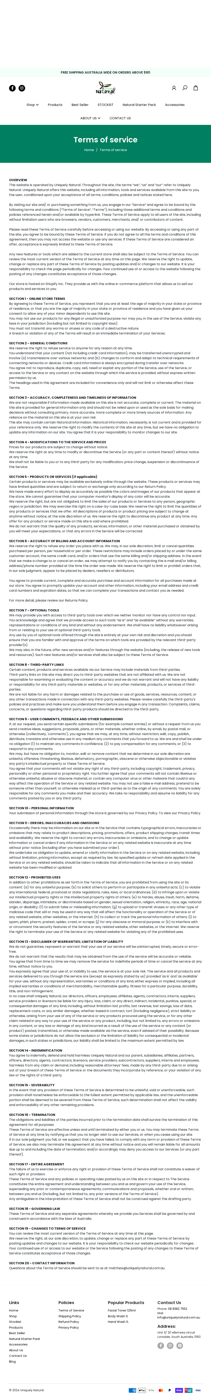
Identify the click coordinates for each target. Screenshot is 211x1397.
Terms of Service (71, 1310)
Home (89, 150)
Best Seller (80, 104)
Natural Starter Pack (139, 104)
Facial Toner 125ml (122, 1310)
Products (55, 104)
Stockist (15, 1322)
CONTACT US (120, 118)
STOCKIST (106, 104)
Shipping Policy (70, 1316)
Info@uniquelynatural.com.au (178, 1317)
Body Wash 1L (118, 1316)
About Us (16, 1350)
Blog (12, 1361)
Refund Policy (69, 1322)
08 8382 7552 (177, 1309)
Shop (31, 104)
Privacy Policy (69, 1327)
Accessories (175, 104)
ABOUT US (88, 118)
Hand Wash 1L (118, 1322)
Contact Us (18, 1356)
